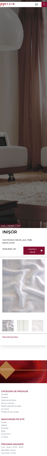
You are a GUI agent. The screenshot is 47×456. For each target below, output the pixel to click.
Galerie (4, 425)
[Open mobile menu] (36, 4)
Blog (3, 431)
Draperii (4, 397)
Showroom (6, 434)
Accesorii (5, 409)
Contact (4, 437)
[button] (41, 262)
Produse (4, 428)
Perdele (11, 226)
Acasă (3, 226)
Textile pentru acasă (10, 412)
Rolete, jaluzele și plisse (11, 406)
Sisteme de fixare (8, 400)
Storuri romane (7, 403)
